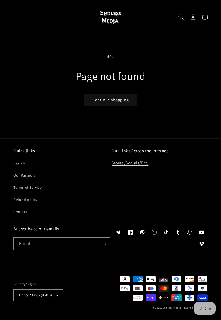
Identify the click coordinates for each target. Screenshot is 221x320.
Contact (20, 211)
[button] (16, 17)
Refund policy (25, 199)
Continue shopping (110, 99)
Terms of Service (27, 187)
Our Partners (24, 175)
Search (19, 163)
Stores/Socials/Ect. (130, 163)
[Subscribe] (104, 243)
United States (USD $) (35, 295)
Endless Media (172, 307)
